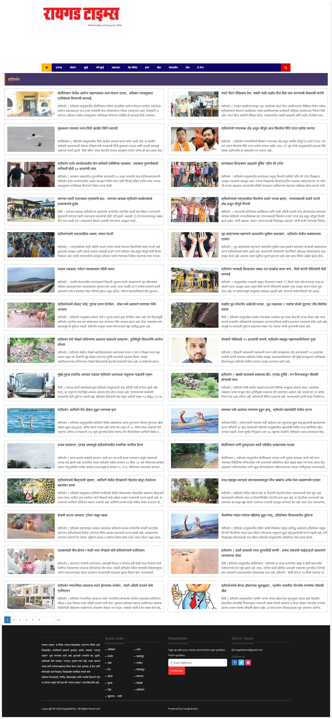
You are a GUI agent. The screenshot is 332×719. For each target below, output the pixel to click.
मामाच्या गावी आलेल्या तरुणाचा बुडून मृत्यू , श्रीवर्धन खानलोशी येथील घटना (266, 409)
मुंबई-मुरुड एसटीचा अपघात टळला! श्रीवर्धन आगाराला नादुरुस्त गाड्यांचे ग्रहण (105, 374)
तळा (109, 663)
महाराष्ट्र (116, 67)
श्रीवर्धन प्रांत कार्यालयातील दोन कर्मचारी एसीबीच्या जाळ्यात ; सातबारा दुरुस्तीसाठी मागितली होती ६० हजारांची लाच (108, 166)
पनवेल (139, 663)
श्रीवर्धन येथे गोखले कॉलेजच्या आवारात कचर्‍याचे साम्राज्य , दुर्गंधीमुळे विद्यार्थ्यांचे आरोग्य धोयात (110, 342)
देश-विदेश (132, 67)
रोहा (109, 689)
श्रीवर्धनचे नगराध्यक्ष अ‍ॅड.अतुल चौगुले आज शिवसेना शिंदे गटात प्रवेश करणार (268, 128)
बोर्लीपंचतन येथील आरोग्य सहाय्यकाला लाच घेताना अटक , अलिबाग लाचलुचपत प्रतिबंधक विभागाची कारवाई (105, 96)
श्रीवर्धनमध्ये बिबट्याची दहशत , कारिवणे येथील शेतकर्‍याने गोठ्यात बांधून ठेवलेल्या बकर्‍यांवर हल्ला (107, 482)
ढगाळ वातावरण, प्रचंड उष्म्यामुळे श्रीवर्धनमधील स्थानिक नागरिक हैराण (100, 444)
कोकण (73, 67)
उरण (138, 649)
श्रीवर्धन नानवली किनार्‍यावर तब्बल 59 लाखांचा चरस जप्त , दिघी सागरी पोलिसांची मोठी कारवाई (273, 271)
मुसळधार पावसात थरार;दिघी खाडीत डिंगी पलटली (88, 128)
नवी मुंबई (100, 67)
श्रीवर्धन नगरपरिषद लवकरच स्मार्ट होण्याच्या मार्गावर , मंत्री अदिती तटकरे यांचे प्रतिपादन (105, 588)
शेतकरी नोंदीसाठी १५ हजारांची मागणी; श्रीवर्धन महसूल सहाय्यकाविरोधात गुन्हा (268, 339)
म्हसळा (139, 683)
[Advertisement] (208, 31)
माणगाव (139, 676)
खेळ (159, 67)
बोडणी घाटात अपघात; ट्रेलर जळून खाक (82, 515)
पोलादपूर (140, 669)
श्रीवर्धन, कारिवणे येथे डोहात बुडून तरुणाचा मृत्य (87, 409)
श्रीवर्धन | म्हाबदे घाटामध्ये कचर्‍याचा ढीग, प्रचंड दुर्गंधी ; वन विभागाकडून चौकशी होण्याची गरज (269, 377)
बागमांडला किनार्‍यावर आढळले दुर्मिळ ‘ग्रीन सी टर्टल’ (252, 163)
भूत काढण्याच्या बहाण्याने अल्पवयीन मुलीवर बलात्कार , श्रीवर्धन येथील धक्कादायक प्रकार (271, 236)
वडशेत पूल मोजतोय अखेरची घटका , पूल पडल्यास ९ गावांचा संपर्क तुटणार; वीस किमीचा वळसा (274, 307)
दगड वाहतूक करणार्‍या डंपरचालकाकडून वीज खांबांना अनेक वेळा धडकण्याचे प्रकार (270, 480)
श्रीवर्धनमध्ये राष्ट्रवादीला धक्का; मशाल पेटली (85, 233)
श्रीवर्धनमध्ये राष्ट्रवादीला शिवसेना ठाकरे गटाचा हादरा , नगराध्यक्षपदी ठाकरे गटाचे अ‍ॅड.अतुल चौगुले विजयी (270, 201)
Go (59, 620)
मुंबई (86, 67)
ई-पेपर (200, 67)
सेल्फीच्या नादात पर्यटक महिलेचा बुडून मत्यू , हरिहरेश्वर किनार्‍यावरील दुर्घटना (267, 515)
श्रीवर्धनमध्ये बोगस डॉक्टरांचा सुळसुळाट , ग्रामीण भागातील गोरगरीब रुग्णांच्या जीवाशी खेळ (272, 588)
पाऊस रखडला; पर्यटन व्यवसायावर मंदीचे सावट (86, 269)
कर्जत (110, 656)
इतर (147, 67)
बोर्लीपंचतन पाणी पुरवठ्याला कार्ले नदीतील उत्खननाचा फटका (257, 444)
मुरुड (110, 683)
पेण (109, 669)
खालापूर (140, 656)
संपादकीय (173, 67)
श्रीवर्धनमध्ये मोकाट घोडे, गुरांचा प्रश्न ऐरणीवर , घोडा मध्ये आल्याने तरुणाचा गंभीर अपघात (107, 307)
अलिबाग (111, 649)
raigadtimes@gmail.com (248, 650)
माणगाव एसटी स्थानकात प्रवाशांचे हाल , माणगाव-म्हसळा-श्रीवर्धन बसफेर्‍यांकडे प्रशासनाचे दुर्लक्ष (105, 201)
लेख (187, 67)
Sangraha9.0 (190, 708)
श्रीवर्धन (140, 689)
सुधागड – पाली (115, 696)
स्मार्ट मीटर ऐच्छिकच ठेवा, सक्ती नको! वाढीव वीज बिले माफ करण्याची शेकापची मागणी (272, 93)
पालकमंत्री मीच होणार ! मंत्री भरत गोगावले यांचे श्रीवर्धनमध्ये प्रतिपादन (101, 550)
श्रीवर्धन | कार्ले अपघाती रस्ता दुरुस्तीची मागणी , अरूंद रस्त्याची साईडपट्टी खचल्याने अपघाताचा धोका (273, 553)
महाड (110, 676)
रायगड (59, 67)
